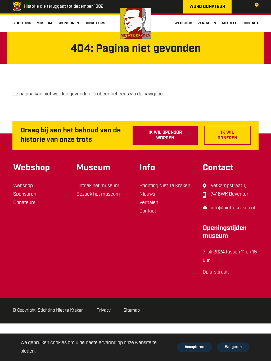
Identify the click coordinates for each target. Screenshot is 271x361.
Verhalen (148, 203)
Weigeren (233, 347)
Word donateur (207, 7)
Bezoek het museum (98, 194)
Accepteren (194, 347)
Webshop (23, 186)
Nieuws (147, 194)
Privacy (104, 310)
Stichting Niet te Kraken (61, 310)
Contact (147, 211)
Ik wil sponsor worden (165, 135)
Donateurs (24, 203)
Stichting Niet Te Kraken (164, 186)
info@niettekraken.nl (233, 208)
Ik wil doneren (227, 135)
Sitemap (132, 310)
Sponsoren (24, 194)
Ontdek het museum (97, 186)
